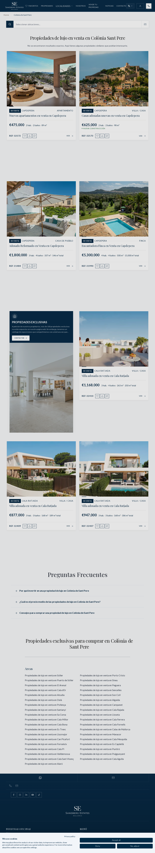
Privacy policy (69, 836)
